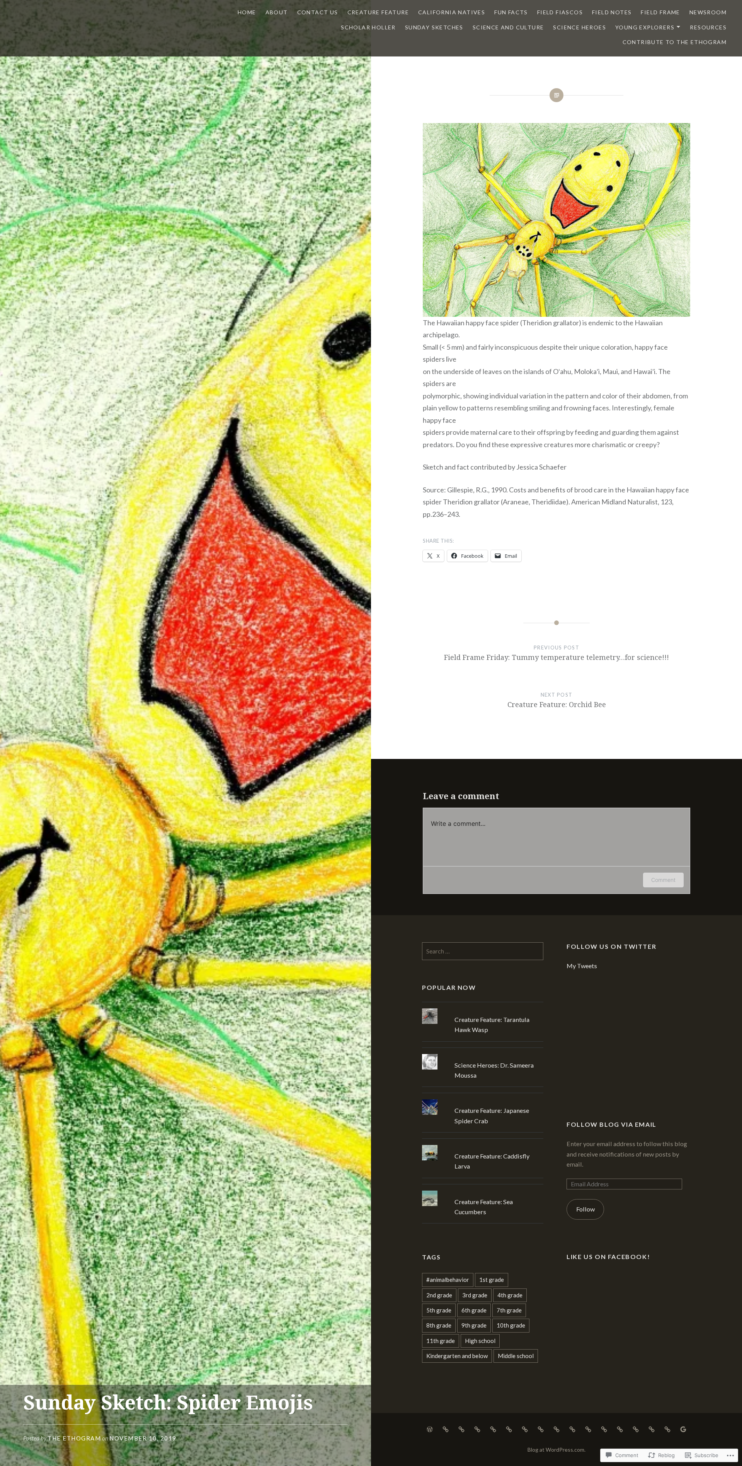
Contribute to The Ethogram (675, 42)
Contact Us (317, 12)
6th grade (474, 1310)
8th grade (438, 1325)
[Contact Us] (461, 1428)
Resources (708, 27)
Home (247, 12)
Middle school (516, 1355)
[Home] (430, 1428)
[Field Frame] (556, 1428)
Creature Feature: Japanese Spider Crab (491, 1115)
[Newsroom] (572, 1428)
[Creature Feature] (477, 1428)
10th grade (511, 1325)
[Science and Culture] (620, 1428)
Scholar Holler (368, 27)
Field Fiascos (560, 12)
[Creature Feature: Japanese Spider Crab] (482, 1099)
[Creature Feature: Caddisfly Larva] (482, 1145)
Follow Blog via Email (612, 1124)
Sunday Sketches (434, 27)
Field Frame (660, 12)
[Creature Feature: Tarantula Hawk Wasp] (482, 1008)
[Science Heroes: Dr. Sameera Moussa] (482, 1054)
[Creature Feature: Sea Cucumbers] (482, 1190)
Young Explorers (644, 27)
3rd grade (474, 1295)
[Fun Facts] (509, 1428)
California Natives (451, 12)
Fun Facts (511, 12)
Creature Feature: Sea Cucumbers (483, 1206)
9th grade (474, 1325)
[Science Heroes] (636, 1428)
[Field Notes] (541, 1428)
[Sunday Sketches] (604, 1428)
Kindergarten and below (457, 1355)
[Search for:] (482, 951)
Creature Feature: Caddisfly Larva (491, 1161)
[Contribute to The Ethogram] (683, 1428)
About (276, 12)
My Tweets (582, 965)
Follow (585, 1209)
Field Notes (611, 12)
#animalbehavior (447, 1279)
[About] (445, 1428)
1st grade (491, 1279)
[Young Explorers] (651, 1428)
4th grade (509, 1295)
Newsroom (708, 12)
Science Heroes (579, 27)
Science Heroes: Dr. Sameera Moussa (494, 1070)
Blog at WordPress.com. (556, 1449)
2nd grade (439, 1295)
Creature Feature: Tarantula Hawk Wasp (491, 1024)
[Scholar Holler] (588, 1428)
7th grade (509, 1310)
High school (480, 1340)
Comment (663, 880)
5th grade (438, 1310)
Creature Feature (378, 12)
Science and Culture (508, 27)
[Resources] (667, 1428)
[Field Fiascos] (525, 1428)
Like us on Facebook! (608, 1256)
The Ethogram (74, 1438)
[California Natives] (493, 1428)
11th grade (440, 1340)
